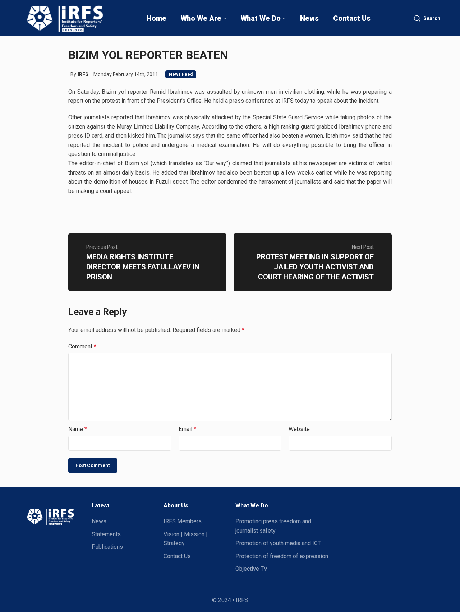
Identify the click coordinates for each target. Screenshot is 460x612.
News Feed (181, 74)
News (99, 521)
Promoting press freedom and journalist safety (273, 526)
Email (187, 429)
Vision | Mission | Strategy (186, 539)
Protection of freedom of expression (281, 556)
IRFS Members (183, 521)
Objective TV (251, 568)
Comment (82, 346)
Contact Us (177, 556)
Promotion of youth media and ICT (278, 543)
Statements (106, 534)
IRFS (83, 74)
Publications (107, 546)
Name (77, 429)
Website (299, 429)
